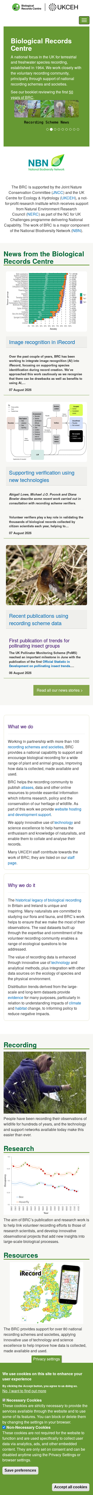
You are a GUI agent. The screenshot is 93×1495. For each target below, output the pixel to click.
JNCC (58, 192)
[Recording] (45, 1082)
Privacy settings (46, 1359)
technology (63, 822)
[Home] (49, 7)
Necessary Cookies (24, 1400)
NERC (33, 214)
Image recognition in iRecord (42, 341)
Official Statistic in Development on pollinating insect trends (39, 663)
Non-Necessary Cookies (28, 1427)
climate (75, 1003)
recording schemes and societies (35, 747)
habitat (21, 1008)
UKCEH (68, 198)
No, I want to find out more (24, 1391)
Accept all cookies (70, 1487)
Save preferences (20, 1470)
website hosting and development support (44, 811)
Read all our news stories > (60, 690)
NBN (76, 230)
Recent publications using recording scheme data (38, 619)
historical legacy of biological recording (48, 900)
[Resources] (46, 1292)
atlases (27, 787)
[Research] (46, 1184)
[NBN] (46, 162)
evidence (15, 997)
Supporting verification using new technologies (41, 476)
